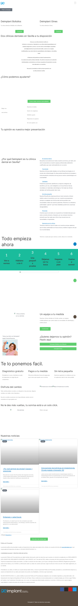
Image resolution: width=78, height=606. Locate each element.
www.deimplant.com (67, 547)
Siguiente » (8, 535)
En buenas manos (47, 158)
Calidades (45, 181)
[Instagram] (66, 589)
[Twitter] (74, 589)
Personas (44, 210)
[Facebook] (62, 589)
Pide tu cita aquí (6, 262)
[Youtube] (70, 589)
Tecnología (45, 169)
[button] (75, 3)
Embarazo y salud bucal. (12, 517)
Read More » (6, 481)
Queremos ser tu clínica (48, 223)
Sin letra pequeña (47, 194)
